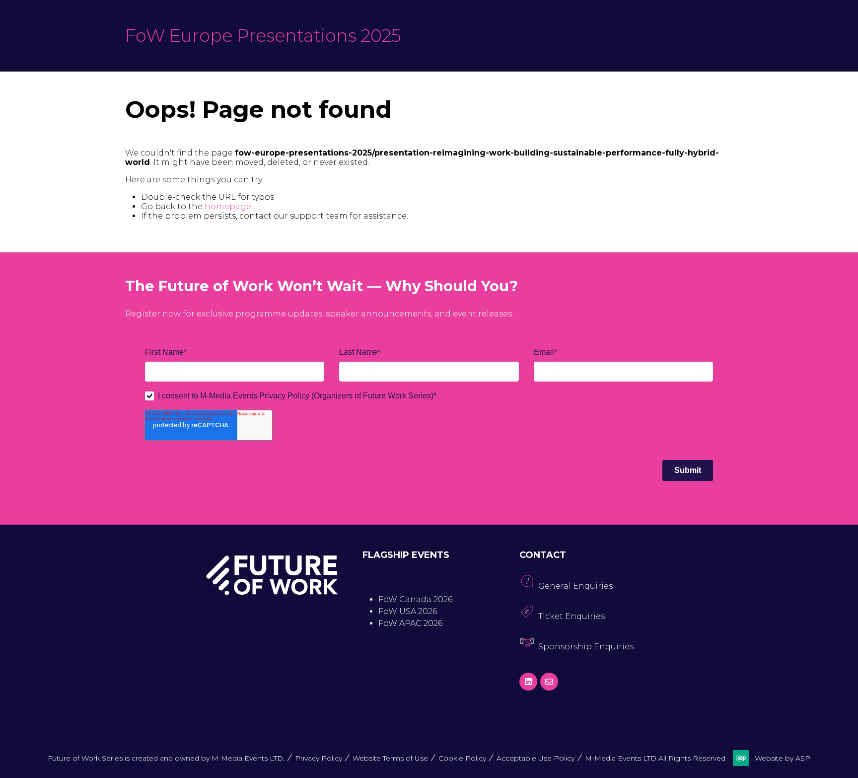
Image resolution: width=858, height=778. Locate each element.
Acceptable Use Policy (535, 758)
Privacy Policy (318, 758)
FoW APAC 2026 (410, 623)
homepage (228, 206)
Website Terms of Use (390, 758)
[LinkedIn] (528, 682)
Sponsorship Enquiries (586, 646)
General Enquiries (575, 586)
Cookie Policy (462, 758)
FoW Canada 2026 (415, 599)
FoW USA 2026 (407, 611)
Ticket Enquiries (571, 616)
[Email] (549, 682)
